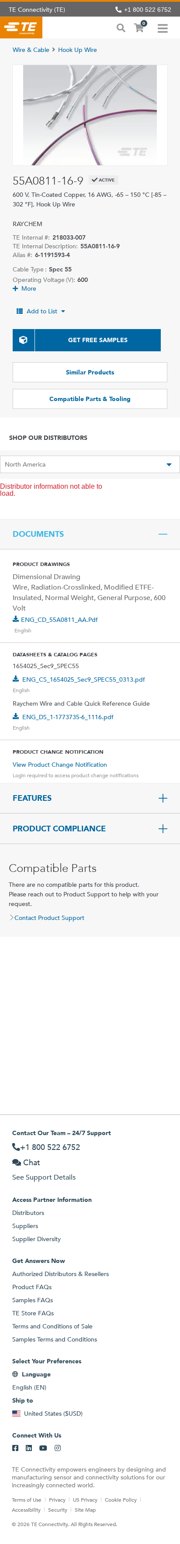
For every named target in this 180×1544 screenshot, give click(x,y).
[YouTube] (43, 1448)
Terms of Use (27, 1499)
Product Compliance (59, 829)
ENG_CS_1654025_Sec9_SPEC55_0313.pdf (83, 679)
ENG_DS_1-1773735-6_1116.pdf (68, 717)
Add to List (42, 311)
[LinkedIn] (29, 1448)
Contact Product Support (49, 918)
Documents (38, 534)
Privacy (57, 1499)
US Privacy (85, 1499)
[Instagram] (58, 1448)
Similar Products (90, 372)
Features (32, 798)
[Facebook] (15, 1448)
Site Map (85, 1509)
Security (57, 1509)
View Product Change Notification (60, 765)
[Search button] (121, 27)
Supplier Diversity (36, 1239)
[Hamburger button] (163, 27)
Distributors (28, 1213)
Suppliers (25, 1226)
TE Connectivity (21, 27)
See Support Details (44, 1177)
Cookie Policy (121, 1499)
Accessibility (26, 1509)
